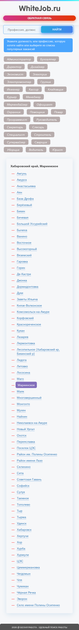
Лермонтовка (26, 343)
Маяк (20, 391)
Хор (19, 542)
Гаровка (22, 261)
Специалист (16, 134)
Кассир (34, 89)
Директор (14, 67)
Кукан (21, 330)
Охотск (21, 435)
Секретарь (15, 127)
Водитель (36, 149)
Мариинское (26, 385)
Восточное (24, 242)
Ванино (22, 236)
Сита (20, 473)
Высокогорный (27, 249)
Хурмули (23, 554)
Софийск (23, 485)
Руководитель (46, 119)
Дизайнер (37, 67)
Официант (44, 104)
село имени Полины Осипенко (38, 605)
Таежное (23, 498)
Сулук (21, 492)
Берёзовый (24, 205)
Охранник (14, 112)
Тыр (19, 510)
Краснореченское (29, 324)
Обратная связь (40, 18)
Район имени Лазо (30, 460)
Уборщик (13, 149)
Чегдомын (24, 573)
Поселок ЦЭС (26, 448)
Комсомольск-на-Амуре (33, 311)
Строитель (42, 134)
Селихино (24, 466)
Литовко (22, 366)
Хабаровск (24, 529)
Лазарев (22, 337)
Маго (20, 378)
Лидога (22, 360)
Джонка (22, 280)
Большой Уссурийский (32, 223)
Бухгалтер (48, 59)
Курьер (12, 97)
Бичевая (22, 217)
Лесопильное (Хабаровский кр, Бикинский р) (38, 351)
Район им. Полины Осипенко (37, 454)
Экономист (15, 74)
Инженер (13, 89)
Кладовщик (55, 89)
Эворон (22, 598)
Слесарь (38, 127)
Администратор (19, 59)
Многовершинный (29, 397)
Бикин (21, 211)
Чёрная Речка (26, 592)
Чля (19, 580)
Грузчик (45, 82)
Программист (17, 119)
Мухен (21, 410)
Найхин (22, 416)
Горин (21, 267)
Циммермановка (28, 567)
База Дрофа (25, 198)
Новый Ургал (26, 429)
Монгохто (23, 404)
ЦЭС (20, 561)
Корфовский (25, 318)
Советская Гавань (29, 479)
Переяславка (26, 441)
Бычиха (22, 230)
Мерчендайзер (17, 104)
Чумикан (23, 586)
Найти (57, 29)
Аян (19, 192)
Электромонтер (19, 82)
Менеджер (33, 97)
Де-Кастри (24, 274)
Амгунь (22, 173)
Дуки (20, 293)
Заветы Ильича (27, 299)
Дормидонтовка (27, 286)
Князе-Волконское (29, 305)
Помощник (37, 112)
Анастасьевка (26, 186)
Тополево (23, 504)
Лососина (23, 372)
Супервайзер (16, 142)
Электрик (40, 74)
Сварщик (41, 142)
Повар (58, 112)
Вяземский (24, 255)
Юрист (57, 149)
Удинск (21, 523)
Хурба (21, 548)
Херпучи (22, 536)
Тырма (21, 517)
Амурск (22, 179)
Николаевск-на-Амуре (32, 422)
